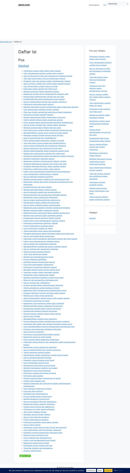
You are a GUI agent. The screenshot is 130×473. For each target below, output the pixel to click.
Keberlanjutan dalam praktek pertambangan (41, 203)
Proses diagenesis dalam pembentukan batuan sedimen (46, 321)
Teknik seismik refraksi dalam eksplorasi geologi (43, 120)
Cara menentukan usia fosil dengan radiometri (42, 430)
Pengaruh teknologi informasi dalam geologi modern (44, 166)
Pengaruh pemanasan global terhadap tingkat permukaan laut (48, 234)
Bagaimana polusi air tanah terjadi (37, 337)
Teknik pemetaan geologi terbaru (36, 352)
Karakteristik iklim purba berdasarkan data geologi (44, 99)
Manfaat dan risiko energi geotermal (38, 296)
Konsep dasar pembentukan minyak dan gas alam (43, 97)
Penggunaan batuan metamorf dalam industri (42, 218)
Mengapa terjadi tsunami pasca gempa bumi (41, 270)
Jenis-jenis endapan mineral (35, 412)
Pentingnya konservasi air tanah (36, 301)
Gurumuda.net (94, 5)
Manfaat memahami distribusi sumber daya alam (43, 278)
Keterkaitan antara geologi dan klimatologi (40, 197)
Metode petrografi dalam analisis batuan (40, 190)
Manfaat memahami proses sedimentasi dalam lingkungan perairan (50, 107)
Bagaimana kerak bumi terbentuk (37, 371)
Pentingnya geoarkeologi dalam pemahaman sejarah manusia (48, 156)
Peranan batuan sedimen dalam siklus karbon (42, 314)
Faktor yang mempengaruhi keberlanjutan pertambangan (46, 172)
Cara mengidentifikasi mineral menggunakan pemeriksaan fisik (49, 327)
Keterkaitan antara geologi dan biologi (38, 275)
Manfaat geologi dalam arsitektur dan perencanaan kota (46, 179)
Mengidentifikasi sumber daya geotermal (40, 319)
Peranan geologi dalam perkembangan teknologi (43, 285)
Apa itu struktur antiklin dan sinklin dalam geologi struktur (46, 84)
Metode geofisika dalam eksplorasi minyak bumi (43, 306)
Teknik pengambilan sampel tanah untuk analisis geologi (46, 298)
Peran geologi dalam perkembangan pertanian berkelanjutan (48, 123)
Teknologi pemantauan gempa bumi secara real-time (45, 164)
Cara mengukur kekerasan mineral (37, 389)
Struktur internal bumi (32, 451)
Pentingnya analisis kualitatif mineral (38, 115)
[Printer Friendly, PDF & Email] (25, 456)
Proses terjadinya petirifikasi (35, 259)
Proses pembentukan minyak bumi (37, 396)
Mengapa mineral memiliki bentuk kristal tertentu (43, 135)
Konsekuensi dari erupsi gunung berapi (39, 365)
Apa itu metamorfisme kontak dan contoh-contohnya (45, 102)
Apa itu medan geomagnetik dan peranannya (41, 200)
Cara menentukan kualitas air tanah (38, 228)
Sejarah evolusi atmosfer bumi (35, 435)
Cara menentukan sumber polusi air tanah (40, 86)
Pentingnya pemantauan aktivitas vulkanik (40, 223)
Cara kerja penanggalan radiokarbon (38, 265)
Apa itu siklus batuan (32, 425)
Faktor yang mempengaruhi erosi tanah (39, 440)
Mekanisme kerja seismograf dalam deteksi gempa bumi (46, 213)
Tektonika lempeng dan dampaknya (38, 448)
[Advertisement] (65, 25)
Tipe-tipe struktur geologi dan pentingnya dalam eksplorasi (47, 112)
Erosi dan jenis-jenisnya (33, 391)
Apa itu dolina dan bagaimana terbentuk (39, 244)
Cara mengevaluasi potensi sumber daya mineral (43, 73)
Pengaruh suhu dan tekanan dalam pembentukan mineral (46, 81)
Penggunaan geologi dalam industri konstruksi (42, 309)
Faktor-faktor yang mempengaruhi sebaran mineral (44, 221)
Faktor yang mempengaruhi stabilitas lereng (41, 241)
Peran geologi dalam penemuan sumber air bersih (43, 141)
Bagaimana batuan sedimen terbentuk (39, 404)
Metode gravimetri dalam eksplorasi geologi (41, 92)
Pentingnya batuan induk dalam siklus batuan (42, 71)
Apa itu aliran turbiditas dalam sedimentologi (41, 205)
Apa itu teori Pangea (31, 316)
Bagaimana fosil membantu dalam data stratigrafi (43, 303)
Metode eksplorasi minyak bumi (36, 399)
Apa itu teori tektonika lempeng (36, 417)
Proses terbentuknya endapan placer (38, 226)
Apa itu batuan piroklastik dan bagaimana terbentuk (44, 146)
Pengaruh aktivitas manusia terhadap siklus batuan (44, 293)
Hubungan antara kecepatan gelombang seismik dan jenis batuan (50, 239)
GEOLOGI (24, 5)
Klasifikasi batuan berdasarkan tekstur (39, 262)
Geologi (23, 65)
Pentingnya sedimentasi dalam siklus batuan (41, 169)
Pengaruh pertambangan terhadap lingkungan (42, 329)
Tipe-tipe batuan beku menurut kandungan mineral (44, 79)
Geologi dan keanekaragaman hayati (38, 257)
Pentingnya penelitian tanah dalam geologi (40, 422)
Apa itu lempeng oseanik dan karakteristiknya (42, 192)
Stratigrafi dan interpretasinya (35, 394)
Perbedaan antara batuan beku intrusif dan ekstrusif (44, 427)
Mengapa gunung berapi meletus (36, 415)
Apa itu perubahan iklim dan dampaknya (39, 402)
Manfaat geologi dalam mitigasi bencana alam (42, 128)
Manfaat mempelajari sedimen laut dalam (40, 368)
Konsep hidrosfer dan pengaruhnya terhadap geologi (44, 195)
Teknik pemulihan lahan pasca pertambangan (42, 231)
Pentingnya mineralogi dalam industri (38, 104)
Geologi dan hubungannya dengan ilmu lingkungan (44, 154)
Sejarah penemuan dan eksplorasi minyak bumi (42, 148)
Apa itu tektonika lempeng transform (38, 177)
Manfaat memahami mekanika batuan (38, 159)
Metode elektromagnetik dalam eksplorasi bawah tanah (46, 151)
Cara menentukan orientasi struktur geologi (41, 110)
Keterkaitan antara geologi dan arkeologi (39, 347)
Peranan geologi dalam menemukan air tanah (42, 378)
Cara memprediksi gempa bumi (36, 363)
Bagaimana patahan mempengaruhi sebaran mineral (44, 161)
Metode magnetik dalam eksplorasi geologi (40, 210)
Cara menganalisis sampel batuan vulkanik (40, 174)
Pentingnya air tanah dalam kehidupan (39, 409)
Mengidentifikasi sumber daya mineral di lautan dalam (45, 133)
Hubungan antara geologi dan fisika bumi (40, 89)
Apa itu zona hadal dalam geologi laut (38, 236)
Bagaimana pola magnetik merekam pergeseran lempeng (46, 208)
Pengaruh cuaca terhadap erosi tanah (38, 360)
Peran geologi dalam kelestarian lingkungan (41, 340)
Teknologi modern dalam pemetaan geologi (41, 272)
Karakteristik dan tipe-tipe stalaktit (37, 187)
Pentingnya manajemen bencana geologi (40, 267)
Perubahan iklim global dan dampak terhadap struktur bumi (47, 324)
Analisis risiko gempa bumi (34, 381)
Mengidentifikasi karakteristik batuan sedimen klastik (45, 247)
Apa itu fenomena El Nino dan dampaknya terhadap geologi (47, 76)
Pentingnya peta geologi (33, 376)
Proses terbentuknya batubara (35, 420)
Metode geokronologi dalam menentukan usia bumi (44, 117)
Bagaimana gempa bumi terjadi (36, 443)
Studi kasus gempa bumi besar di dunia (39, 373)
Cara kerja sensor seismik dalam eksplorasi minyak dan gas (47, 130)
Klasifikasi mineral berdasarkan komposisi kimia (42, 433)
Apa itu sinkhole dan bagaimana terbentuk (40, 249)
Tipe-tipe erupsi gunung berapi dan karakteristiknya (44, 143)
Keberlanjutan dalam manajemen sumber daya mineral (45, 355)
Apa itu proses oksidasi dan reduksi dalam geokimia (44, 125)
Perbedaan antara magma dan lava (37, 446)
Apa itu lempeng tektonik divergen (37, 358)
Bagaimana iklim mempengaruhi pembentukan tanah (44, 290)
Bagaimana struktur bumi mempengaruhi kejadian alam (46, 94)
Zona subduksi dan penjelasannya (37, 438)
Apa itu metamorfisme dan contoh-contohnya (42, 350)
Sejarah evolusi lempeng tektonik (36, 252)
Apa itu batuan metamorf (33, 332)
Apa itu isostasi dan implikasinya (36, 283)
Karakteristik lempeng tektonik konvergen (40, 311)
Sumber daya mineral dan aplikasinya (38, 407)
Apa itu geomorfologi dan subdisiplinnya (39, 138)
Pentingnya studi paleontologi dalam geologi (41, 334)
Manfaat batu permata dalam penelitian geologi (42, 216)
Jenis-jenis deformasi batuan (35, 254)
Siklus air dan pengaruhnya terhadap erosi (40, 280)
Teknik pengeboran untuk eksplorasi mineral (41, 288)
